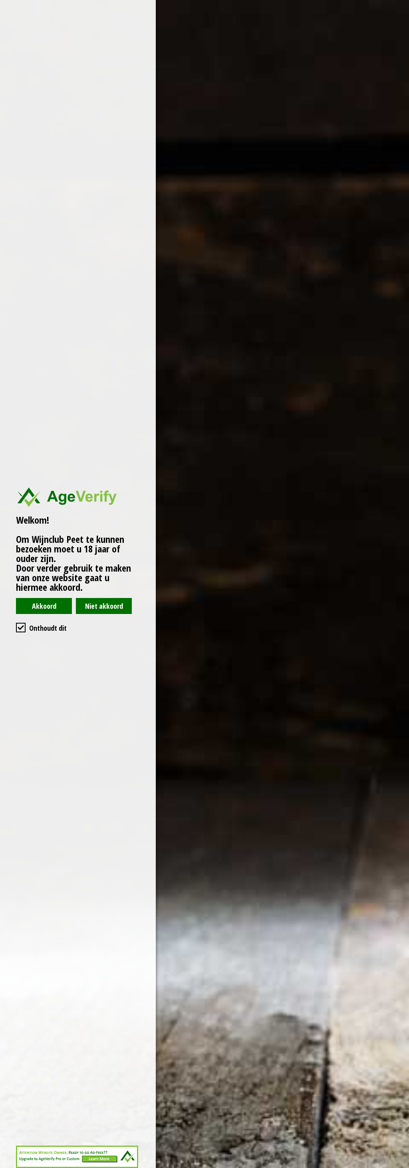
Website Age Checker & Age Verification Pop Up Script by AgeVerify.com (399, 1166)
